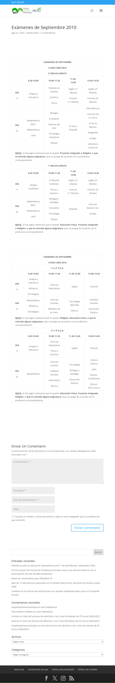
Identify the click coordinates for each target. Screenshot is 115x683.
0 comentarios (48, 32)
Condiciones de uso (38, 669)
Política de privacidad (63, 669)
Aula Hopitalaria (49, 607)
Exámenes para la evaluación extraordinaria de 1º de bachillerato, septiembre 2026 (53, 565)
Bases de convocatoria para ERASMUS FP (32, 578)
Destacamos (33, 32)
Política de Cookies (87, 669)
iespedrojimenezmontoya (24, 607)
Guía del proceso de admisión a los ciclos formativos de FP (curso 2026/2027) (61, 616)
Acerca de (19, 669)
